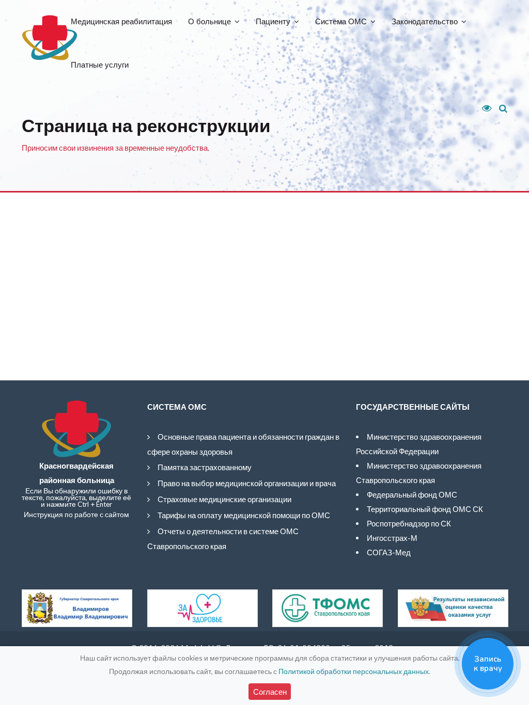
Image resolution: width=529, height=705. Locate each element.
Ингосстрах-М (392, 537)
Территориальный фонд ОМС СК (425, 509)
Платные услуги (100, 64)
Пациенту (273, 21)
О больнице (209, 21)
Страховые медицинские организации (224, 499)
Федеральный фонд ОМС (412, 494)
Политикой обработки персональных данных (353, 671)
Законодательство (425, 21)
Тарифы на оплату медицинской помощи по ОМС (244, 515)
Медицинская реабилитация (121, 21)
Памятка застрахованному (205, 467)
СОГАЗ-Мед (389, 552)
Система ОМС (341, 21)
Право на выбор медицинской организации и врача (247, 483)
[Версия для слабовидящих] (483, 108)
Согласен (270, 691)
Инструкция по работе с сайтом (76, 514)
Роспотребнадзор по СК (409, 523)
